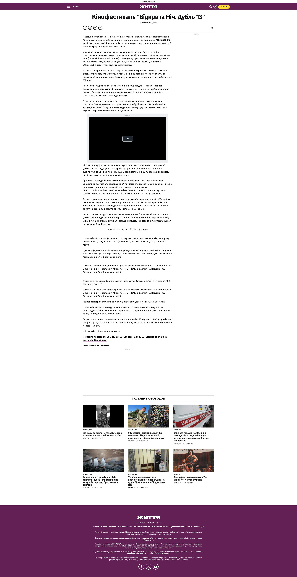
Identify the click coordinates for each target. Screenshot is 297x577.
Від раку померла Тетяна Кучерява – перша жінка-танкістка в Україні (102, 434)
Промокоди (199, 527)
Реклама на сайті (100, 527)
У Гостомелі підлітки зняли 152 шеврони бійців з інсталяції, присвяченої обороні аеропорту (146, 435)
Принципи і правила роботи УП (179, 527)
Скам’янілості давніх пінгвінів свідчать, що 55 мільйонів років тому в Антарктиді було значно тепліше (100, 481)
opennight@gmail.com (95, 340)
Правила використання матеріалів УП (149, 527)
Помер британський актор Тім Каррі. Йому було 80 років (190, 478)
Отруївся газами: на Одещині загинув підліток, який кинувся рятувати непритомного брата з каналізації (191, 437)
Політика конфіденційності (120, 527)
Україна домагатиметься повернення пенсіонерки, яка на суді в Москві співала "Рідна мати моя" (147, 481)
